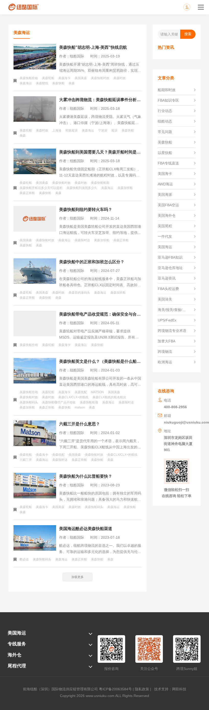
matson (80, 407)
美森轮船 (48, 78)
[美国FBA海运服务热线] (192, 7)
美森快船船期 (100, 183)
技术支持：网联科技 (169, 689)
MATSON (97, 392)
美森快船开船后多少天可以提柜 (41, 188)
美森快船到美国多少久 (82, 188)
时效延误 (72, 130)
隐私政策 (142, 689)
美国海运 (17, 632)
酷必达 (24, 559)
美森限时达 (82, 240)
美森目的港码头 (79, 292)
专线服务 (17, 643)
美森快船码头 (29, 402)
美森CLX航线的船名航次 (109, 397)
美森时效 (119, 78)
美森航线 (42, 83)
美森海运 (26, 83)
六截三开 (26, 460)
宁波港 (102, 130)
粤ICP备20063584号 (115, 689)
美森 (72, 83)
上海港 (56, 130)
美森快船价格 (29, 78)
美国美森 (81, 78)
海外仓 (14, 654)
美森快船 (58, 83)
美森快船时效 (100, 78)
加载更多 (77, 577)
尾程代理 (17, 665)
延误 (114, 130)
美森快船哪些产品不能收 (59, 402)
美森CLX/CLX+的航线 (73, 397)
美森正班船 (27, 193)
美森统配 (81, 392)
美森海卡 (64, 78)
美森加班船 (125, 188)
